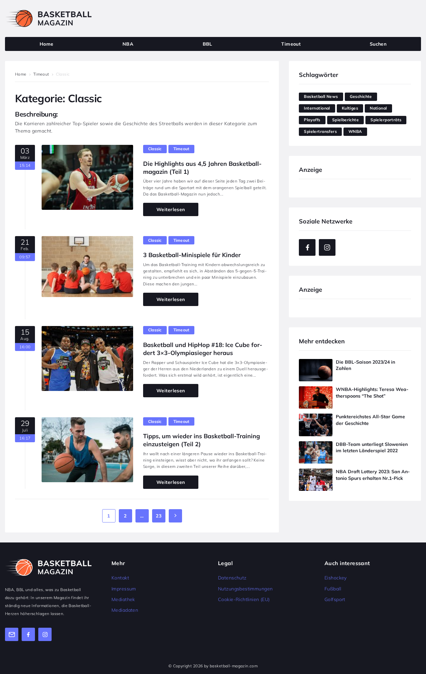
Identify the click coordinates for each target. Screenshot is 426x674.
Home (21, 74)
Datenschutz (232, 578)
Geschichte (361, 96)
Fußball (332, 589)
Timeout (41, 74)
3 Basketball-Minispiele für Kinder (192, 255)
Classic (155, 148)
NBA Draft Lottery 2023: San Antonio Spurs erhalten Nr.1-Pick (373, 475)
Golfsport (334, 599)
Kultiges (350, 108)
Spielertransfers (320, 131)
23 (158, 516)
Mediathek (123, 599)
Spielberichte (345, 119)
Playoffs (312, 119)
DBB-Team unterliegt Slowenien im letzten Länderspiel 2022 (372, 447)
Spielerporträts (385, 119)
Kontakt (120, 578)
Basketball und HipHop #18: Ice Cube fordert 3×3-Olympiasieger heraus (202, 349)
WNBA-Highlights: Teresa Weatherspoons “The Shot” (372, 392)
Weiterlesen (170, 209)
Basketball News (321, 96)
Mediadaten (124, 610)
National (378, 108)
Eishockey (335, 578)
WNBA (355, 131)
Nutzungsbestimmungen (245, 589)
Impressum (123, 589)
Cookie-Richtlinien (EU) (244, 599)
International (317, 108)
